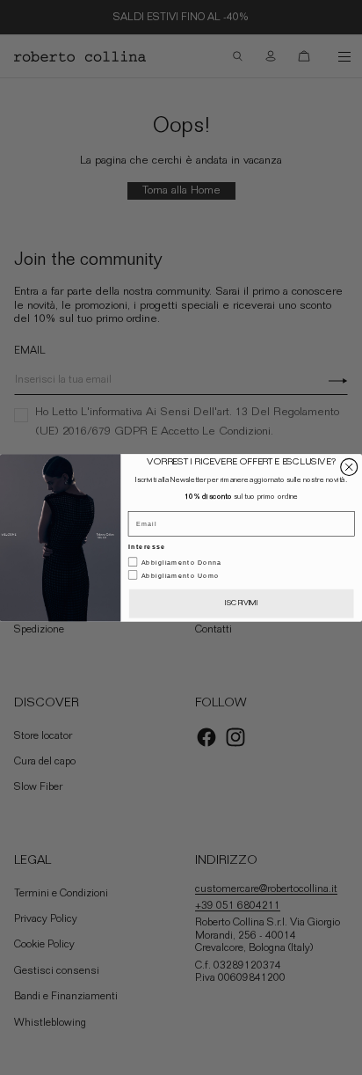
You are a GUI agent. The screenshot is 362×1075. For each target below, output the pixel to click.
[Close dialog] (349, 466)
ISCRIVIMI (241, 602)
